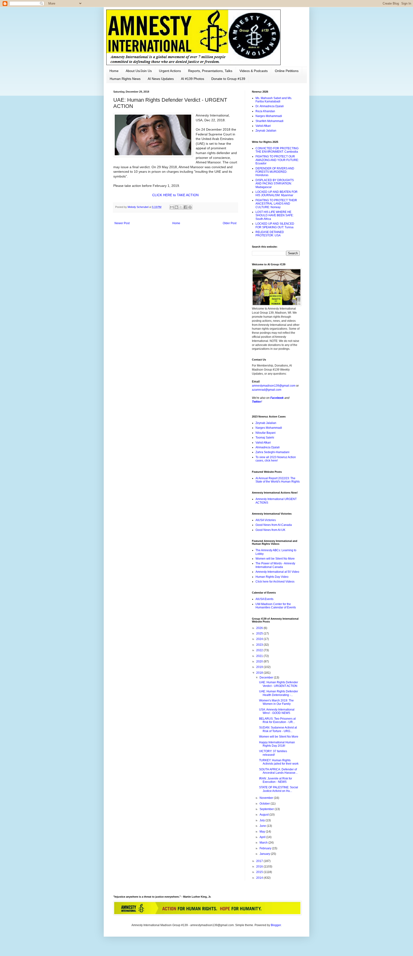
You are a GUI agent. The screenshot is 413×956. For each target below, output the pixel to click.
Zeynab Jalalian (265, 130)
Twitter (256, 401)
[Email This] (171, 207)
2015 (260, 872)
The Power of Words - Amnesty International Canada (275, 565)
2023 (260, 644)
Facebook (277, 398)
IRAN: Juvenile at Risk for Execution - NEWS (275, 780)
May (263, 831)
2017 (260, 861)
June (263, 826)
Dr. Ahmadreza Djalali (269, 106)
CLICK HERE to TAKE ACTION (175, 195)
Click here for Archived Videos (274, 581)
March (264, 842)
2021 (260, 656)
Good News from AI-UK (270, 530)
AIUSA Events (264, 599)
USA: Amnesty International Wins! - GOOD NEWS (276, 711)
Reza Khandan (265, 111)
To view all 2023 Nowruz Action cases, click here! (275, 459)
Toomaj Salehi (264, 437)
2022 (260, 650)
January (265, 854)
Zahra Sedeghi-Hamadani (272, 452)
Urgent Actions (170, 71)
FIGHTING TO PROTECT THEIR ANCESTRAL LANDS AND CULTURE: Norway (276, 204)
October (265, 803)
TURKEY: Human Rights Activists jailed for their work (279, 762)
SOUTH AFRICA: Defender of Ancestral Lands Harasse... (278, 771)
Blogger (276, 925)
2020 (260, 661)
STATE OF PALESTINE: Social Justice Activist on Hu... (278, 789)
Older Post (229, 223)
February (266, 848)
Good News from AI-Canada (273, 525)
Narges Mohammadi (268, 116)
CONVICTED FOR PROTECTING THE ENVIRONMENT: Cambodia (277, 150)
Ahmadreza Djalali (267, 447)
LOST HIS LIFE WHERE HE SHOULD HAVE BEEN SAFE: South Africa (274, 215)
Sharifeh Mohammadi (269, 121)
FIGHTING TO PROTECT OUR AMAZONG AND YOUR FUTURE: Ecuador (277, 160)
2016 (260, 866)
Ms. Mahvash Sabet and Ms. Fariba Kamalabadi (273, 99)
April (263, 837)
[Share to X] (181, 207)
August (264, 814)
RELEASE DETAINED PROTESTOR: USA (269, 233)
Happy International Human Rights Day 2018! (277, 744)
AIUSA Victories (265, 520)
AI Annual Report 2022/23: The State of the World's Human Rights (277, 480)
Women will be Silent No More (275, 558)
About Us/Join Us (139, 71)
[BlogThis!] (176, 207)
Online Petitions (287, 71)
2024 (260, 639)
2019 (260, 667)
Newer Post (122, 223)
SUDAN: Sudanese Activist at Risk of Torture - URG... (278, 729)
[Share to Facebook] (185, 207)
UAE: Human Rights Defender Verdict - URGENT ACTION (278, 684)
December (267, 677)
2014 (260, 877)
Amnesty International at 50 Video (277, 571)
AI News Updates (161, 79)
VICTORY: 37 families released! (273, 753)
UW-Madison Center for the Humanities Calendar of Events (275, 605)
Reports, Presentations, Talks (210, 71)
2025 (260, 633)
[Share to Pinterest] (190, 207)
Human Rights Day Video (271, 576)
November (267, 798)
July (263, 820)
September (267, 809)
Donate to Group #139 (228, 79)
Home (114, 71)
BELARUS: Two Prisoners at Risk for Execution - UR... (277, 720)
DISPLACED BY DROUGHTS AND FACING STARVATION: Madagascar (274, 183)
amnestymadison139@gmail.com (273, 385)
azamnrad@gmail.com (266, 389)
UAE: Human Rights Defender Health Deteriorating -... (278, 693)
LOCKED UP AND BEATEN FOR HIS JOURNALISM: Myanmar (276, 193)
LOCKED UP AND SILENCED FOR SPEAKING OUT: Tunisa (274, 225)
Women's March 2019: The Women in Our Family (276, 702)
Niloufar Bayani (265, 432)
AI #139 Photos (192, 79)
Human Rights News (125, 79)
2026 (260, 628)
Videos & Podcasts (253, 71)
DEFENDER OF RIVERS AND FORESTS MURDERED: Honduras (274, 172)
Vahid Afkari (263, 126)
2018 (260, 672)
